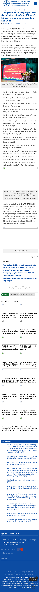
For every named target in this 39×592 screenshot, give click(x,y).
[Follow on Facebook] (18, 549)
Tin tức (13, 10)
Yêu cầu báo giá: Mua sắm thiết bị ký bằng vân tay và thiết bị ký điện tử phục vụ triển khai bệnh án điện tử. (22, 488)
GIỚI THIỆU (17, 571)
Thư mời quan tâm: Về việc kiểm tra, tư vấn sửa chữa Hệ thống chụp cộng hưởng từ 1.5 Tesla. (22, 457)
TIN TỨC (34, 573)
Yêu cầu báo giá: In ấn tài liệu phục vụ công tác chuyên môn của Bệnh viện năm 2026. (22, 520)
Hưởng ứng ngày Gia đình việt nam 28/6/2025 (19, 273)
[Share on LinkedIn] (28, 287)
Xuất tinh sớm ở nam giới (12, 276)
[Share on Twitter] (17, 287)
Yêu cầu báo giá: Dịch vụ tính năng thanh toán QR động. (21, 481)
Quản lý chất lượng (23, 573)
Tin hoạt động (5, 10)
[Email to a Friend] (21, 287)
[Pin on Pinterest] (24, 287)
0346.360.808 (10, 545)
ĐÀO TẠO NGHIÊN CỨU (9, 573)
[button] (34, 586)
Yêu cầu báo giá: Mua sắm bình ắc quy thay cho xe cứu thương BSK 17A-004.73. (22, 514)
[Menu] (35, 3)
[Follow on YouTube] (21, 549)
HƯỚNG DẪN (9, 574)
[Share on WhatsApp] (10, 287)
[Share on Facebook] (14, 287)
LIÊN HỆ (24, 574)
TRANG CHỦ (9, 571)
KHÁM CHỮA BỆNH (27, 571)
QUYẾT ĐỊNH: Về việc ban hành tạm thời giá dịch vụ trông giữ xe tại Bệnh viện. (22, 463)
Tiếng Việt (31, 574)
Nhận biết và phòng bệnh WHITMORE (16, 270)
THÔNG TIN (17, 574)
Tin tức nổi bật (20, 10)
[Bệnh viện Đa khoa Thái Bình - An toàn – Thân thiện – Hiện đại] (17, 3)
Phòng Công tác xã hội (18, 23)
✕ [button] (36, 578)
